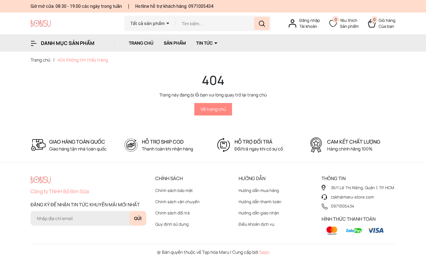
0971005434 (200, 6)
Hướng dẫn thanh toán (260, 201)
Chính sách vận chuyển (177, 201)
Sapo (264, 252)
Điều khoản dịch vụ (256, 224)
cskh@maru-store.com (352, 197)
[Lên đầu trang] (416, 220)
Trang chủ (141, 43)
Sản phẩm (175, 43)
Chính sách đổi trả (172, 213)
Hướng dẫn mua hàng (259, 190)
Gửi (138, 218)
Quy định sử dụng (172, 224)
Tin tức (205, 43)
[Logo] (73, 23)
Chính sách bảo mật (174, 190)
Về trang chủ (213, 109)
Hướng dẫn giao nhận (259, 213)
